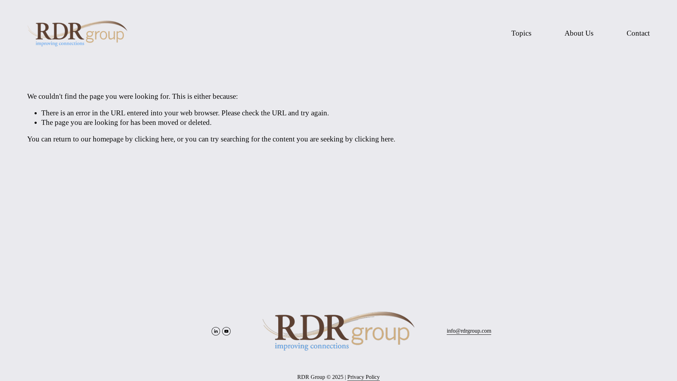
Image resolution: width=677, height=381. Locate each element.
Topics (521, 33)
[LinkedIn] (216, 331)
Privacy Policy (363, 377)
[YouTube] (226, 331)
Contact (638, 33)
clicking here (154, 139)
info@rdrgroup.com (469, 331)
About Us (579, 33)
